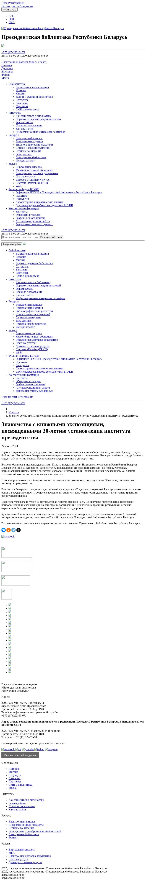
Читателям (15, 112)
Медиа (13, 787)
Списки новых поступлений (33, 147)
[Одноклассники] (8, 530)
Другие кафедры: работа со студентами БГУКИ (44, 205)
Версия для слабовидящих (17, 6)
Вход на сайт (9, 396)
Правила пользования (29, 125)
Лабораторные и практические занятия (39, 201)
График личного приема (30, 217)
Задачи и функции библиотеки (34, 96)
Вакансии (22, 103)
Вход (4, 2)
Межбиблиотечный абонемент (34, 170)
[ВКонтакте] (3, 530)
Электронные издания (29, 141)
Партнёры (22, 106)
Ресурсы (14, 134)
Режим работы (24, 122)
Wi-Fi (19, 186)
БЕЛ (11, 19)
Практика (21, 195)
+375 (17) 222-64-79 (13, 52)
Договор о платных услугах (32, 179)
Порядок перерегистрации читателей (38, 119)
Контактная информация (24, 208)
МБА (12, 852)
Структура (22, 99)
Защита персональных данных (34, 224)
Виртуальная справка (29, 166)
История (21, 90)
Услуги (13, 163)
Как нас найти (24, 128)
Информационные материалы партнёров (40, 131)
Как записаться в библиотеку (33, 115)
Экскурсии (22, 198)
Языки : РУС (9, 9)
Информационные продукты (26, 824)
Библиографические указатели (34, 144)
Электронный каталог (29, 138)
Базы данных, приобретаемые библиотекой (35, 831)
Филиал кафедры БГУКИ (24, 189)
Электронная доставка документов (37, 173)
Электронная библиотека (31, 157)
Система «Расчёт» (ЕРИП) (32, 182)
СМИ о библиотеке (27, 109)
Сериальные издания (28, 150)
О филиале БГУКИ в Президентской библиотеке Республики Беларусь (59, 192)
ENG (12, 22)
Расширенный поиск (51, 237)
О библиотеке (17, 83)
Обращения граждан (28, 214)
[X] (18, 530)
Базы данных (24, 154)
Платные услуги (26, 176)
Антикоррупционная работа (33, 221)
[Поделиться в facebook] (8, 536)
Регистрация (16, 2)
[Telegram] (13, 530)
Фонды (13, 837)
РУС (11, 15)
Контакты (22, 211)
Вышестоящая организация (32, 87)
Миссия (20, 93)
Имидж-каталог (25, 160)
